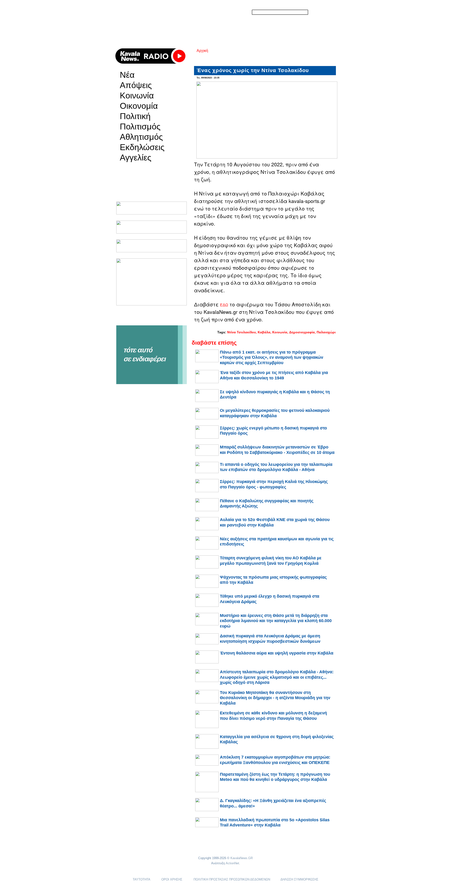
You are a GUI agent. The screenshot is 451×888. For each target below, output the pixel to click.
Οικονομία (139, 105)
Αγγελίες (135, 157)
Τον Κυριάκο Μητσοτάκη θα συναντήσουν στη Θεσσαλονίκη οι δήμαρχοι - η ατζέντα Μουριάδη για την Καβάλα (275, 697)
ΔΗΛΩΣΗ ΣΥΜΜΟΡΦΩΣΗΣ (299, 879)
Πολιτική (135, 116)
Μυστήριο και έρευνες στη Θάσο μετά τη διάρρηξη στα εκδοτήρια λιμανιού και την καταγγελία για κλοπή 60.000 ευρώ (276, 620)
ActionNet (232, 863)
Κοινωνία (137, 95)
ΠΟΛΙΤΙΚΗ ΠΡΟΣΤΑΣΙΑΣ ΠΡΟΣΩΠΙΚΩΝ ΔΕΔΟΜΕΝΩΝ (232, 879)
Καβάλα (264, 332)
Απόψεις (136, 85)
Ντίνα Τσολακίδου (241, 332)
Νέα (127, 74)
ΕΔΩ (224, 305)
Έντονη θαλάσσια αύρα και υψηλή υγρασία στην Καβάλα (276, 653)
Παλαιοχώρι (326, 332)
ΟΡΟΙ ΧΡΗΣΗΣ (171, 879)
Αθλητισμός (141, 136)
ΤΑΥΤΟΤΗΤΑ (141, 879)
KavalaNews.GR (241, 858)
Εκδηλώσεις (142, 147)
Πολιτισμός (140, 126)
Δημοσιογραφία (302, 332)
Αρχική (202, 51)
